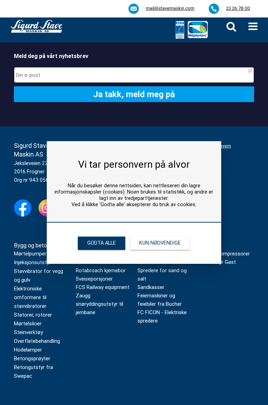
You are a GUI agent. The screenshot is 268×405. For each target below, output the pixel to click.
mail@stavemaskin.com (170, 8)
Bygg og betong (33, 245)
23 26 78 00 (238, 8)
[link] (231, 26)
